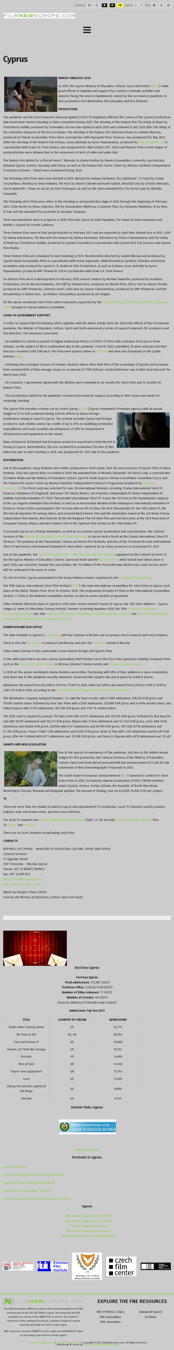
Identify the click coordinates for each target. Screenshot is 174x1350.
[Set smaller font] (154, 5)
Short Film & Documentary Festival (26, 1191)
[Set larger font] (168, 5)
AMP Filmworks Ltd (151, 142)
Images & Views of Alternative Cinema (29, 1183)
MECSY (154, 86)
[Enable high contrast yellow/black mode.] (120, 5)
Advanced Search (150, 1312)
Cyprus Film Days (14, 1167)
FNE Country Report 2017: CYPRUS (89, 1221)
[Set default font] (161, 5)
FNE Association (110, 1317)
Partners (49, 1342)
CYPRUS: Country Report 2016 (89, 1226)
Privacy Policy (35, 1342)
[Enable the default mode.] (89, 5)
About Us (75, 1342)
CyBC (18, 356)
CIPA (84, 409)
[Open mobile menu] (87, 30)
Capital (12, 825)
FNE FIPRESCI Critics (110, 1312)
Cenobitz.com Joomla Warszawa (101, 1344)
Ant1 (148, 820)
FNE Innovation (110, 1322)
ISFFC (75, 586)
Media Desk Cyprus (87, 1150)
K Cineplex (52, 635)
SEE (124, 775)
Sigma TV (122, 820)
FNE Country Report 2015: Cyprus (88, 1231)
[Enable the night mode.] (97, 5)
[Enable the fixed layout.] (136, 5)
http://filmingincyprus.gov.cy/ (23, 879)
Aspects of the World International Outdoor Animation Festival (88, 614)
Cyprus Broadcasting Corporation (62, 820)
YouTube (101, 351)
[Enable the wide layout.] (142, 5)
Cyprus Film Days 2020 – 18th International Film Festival (76, 554)
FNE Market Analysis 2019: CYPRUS (88, 1216)
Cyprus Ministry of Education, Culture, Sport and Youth (93, 690)
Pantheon (99, 643)
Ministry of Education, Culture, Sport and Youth (55, 536)
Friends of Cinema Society (37, 664)
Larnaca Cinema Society (124, 664)
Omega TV (137, 820)
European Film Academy (135, 578)
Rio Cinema (34, 643)
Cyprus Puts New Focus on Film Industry (88, 1236)
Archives (150, 1317)
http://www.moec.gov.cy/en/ (22, 884)
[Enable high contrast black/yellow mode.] (112, 5)
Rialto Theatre (108, 560)
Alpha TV (29, 825)
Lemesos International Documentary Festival (33, 1175)
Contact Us (62, 1342)
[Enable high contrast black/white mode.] (104, 5)
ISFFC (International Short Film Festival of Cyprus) (37, 1199)
